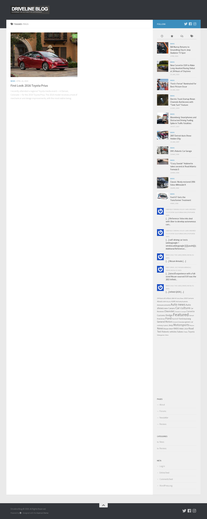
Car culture (182, 308)
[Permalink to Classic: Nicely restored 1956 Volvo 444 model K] (162, 182)
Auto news (178, 304)
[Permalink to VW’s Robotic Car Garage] (162, 150)
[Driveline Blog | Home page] (30, 10)
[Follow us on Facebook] (190, 24)
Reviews (163, 424)
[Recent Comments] (182, 36)
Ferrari (191, 315)
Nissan (166, 328)
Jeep (170, 325)
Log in (162, 466)
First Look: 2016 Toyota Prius (29, 85)
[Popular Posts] (172, 36)
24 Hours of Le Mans (164, 298)
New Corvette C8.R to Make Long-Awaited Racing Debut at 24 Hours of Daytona (182, 68)
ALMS (173, 301)
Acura (168, 301)
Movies (192, 325)
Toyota (191, 331)
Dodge (168, 315)
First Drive (161, 318)
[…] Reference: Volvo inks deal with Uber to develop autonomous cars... (181, 221)
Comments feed (166, 479)
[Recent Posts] (162, 36)
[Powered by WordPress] (20, 513)
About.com (161, 301)
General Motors (164, 321)
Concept (183, 312)
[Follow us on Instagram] (194, 24)
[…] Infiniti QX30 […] (175, 292)
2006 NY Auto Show (177, 298)
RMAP (171, 329)
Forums (163, 411)
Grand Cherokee (179, 322)
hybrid (165, 325)
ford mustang (185, 318)
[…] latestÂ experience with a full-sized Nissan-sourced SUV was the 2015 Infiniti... (181, 276)
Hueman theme (42, 513)
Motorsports (181, 325)
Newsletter (164, 417)
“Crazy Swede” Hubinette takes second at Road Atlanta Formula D (183, 166)
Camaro (171, 308)
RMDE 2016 (183, 328)
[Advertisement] (178, 369)
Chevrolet (169, 311)
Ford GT (175, 318)
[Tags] (191, 36)
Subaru (180, 331)
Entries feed (164, 472)
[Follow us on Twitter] (185, 24)
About (162, 404)
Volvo (166, 335)
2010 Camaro (189, 298)
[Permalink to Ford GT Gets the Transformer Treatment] (162, 196)
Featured (181, 314)
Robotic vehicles (169, 331)
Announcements (163, 305)
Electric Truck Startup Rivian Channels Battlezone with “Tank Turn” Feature (182, 102)
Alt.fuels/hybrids (182, 301)
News (13, 81)
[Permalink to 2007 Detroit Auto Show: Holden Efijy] (162, 135)
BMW (166, 308)
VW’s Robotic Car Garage (181, 151)
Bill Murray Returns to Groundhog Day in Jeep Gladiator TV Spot (180, 50)
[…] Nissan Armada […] (176, 261)
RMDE (176, 328)
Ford (168, 318)
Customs (161, 315)
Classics (178, 311)
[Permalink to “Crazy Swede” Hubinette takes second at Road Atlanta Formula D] (162, 162)
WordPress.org (166, 485)
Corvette (190, 311)
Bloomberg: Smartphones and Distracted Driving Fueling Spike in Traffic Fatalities (183, 120)
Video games (161, 335)
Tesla (186, 332)
